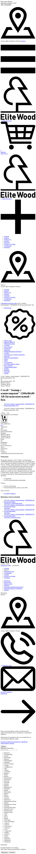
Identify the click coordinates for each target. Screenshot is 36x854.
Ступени (6, 345)
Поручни (7, 356)
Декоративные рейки (10, 367)
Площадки (7, 348)
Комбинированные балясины (13, 351)
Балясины (7, 350)
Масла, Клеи (8, 340)
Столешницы (8, 362)
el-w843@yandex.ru (10, 493)
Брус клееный (8, 365)
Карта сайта (7, 582)
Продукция (8, 303)
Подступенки (8, 347)
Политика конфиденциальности (13, 587)
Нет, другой (8, 4)
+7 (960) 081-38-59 (6, 121)
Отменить (12, 852)
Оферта (6, 590)
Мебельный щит (9, 571)
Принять (3, 746)
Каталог (6, 238)
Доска (6, 359)
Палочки (6, 370)
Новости (6, 585)
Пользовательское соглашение (13, 588)
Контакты (7, 247)
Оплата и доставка (9, 244)
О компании (8, 246)
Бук (2, 425)
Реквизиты (4, 693)
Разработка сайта (6, 565)
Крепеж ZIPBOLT (9, 342)
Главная (6, 236)
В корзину (4, 422)
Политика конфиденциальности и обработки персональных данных (14, 742)
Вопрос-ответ (8, 584)
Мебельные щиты (9, 343)
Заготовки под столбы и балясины (14, 354)
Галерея (6, 241)
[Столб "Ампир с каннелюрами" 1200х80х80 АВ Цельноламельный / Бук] (19, 405)
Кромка (6, 368)
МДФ (6, 361)
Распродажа (7, 308)
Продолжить (4, 852)
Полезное (7, 242)
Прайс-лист (7, 239)
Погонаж (7, 372)
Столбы (14, 303)
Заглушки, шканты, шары (11, 364)
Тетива (6, 373)
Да (2, 4)
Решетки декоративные (11, 358)
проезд (23, 41)
